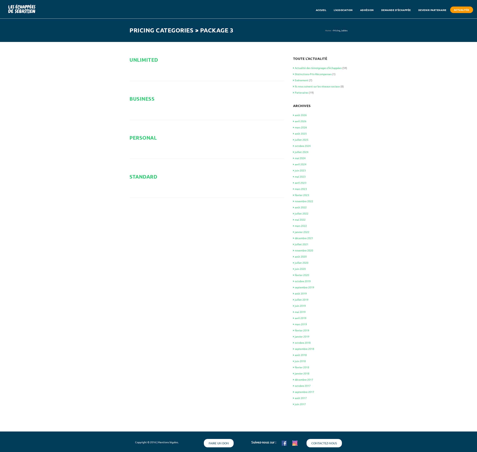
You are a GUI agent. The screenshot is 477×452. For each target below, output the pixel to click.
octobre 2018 (303, 342)
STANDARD (143, 176)
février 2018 (302, 367)
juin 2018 (300, 361)
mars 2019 (301, 324)
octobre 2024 (303, 145)
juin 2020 (300, 268)
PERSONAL (143, 137)
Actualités (461, 9)
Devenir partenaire (432, 10)
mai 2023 (300, 176)
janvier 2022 (302, 232)
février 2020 (302, 275)
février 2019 (302, 330)
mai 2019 (300, 312)
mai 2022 (300, 219)
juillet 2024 (301, 152)
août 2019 (301, 293)
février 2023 (302, 195)
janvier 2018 (302, 373)
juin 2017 (300, 404)
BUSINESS (141, 98)
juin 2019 (300, 305)
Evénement (301, 80)
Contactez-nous (324, 443)
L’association (343, 10)
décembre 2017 (304, 379)
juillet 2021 (301, 244)
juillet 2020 (301, 262)
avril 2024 (300, 164)
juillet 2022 (301, 213)
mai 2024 (300, 158)
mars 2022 (301, 225)
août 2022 (301, 207)
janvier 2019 (302, 336)
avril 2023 (300, 182)
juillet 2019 (301, 299)
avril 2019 (300, 318)
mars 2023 (301, 188)
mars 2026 (301, 127)
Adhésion (367, 10)
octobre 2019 (303, 281)
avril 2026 (300, 121)
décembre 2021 (304, 238)
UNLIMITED (143, 59)
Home (328, 30)
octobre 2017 (303, 385)
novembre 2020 (304, 250)
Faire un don (219, 443)
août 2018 (301, 355)
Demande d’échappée (396, 10)
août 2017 (301, 398)
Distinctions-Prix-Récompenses (313, 74)
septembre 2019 (304, 287)
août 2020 (301, 256)
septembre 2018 (304, 348)
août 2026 (301, 115)
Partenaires (301, 92)
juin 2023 (300, 170)
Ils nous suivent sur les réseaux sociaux (317, 86)
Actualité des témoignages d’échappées (318, 68)
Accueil (321, 10)
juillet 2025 (301, 139)
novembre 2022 (304, 201)
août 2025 (301, 133)
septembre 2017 (304, 391)
